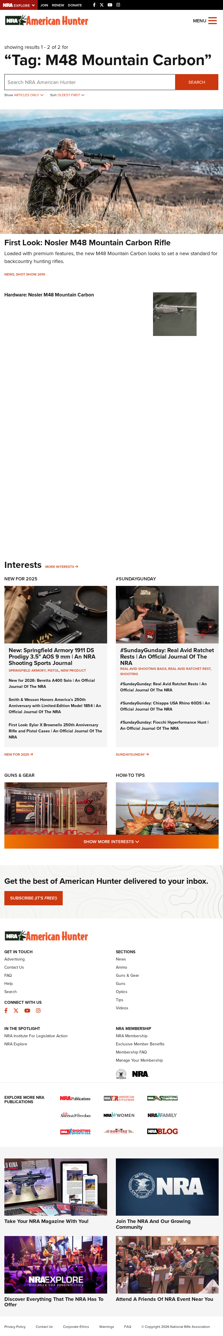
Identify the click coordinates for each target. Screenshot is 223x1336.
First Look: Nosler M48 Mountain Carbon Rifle (87, 242)
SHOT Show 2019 (30, 274)
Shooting (129, 674)
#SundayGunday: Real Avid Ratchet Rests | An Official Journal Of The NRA (167, 656)
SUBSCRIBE (33, 898)
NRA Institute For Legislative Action (36, 1036)
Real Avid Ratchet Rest (189, 668)
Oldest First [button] (69, 95)
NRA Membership (132, 1036)
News (9, 274)
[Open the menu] (212, 20)
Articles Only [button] (27, 95)
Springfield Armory (27, 670)
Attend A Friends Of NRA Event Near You (164, 1299)
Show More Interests (143, 841)
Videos (122, 1008)
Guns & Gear (19, 775)
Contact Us (14, 967)
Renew (58, 5)
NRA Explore (15, 1044)
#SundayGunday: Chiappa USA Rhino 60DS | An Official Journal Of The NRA (165, 706)
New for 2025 (16, 754)
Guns (120, 984)
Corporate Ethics (76, 1326)
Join (44, 5)
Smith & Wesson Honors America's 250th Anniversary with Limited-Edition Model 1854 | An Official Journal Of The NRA (55, 706)
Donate (75, 5)
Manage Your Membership (139, 1060)
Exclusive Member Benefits (140, 1044)
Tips (119, 1000)
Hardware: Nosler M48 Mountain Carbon (49, 294)
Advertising (14, 959)
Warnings (106, 1326)
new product (73, 670)
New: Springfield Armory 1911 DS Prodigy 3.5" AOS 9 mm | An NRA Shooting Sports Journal (52, 656)
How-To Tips (130, 775)
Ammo (121, 967)
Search (196, 82)
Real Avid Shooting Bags (143, 668)
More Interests (59, 566)
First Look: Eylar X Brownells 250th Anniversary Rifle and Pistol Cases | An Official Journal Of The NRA (55, 731)
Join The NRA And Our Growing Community (153, 1224)
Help (8, 984)
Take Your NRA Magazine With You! (46, 1221)
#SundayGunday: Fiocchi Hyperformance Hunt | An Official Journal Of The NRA (164, 725)
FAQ (8, 975)
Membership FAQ (131, 1052)
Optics (121, 992)
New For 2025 (20, 578)
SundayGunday (130, 754)
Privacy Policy (15, 1326)
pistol (53, 670)
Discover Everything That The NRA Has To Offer (53, 1302)
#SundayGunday (136, 578)
